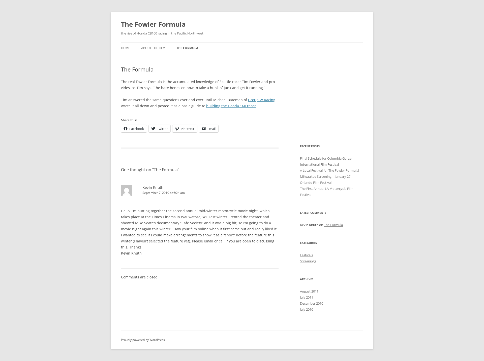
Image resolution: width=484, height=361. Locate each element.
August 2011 (309, 291)
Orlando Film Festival (315, 182)
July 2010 (306, 309)
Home (125, 48)
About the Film (153, 48)
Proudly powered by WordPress (143, 340)
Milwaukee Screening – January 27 (325, 176)
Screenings (308, 261)
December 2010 (311, 303)
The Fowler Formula (153, 24)
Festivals (306, 255)
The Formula (187, 48)
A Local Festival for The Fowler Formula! (329, 170)
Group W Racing (261, 99)
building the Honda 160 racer (231, 105)
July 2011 (306, 297)
